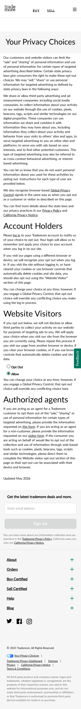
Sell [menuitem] (51, 10)
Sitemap (53, 661)
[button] (64, 626)
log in (16, 235)
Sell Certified (17, 589)
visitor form (36, 436)
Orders (12, 569)
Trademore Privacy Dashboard (24, 661)
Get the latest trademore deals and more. (39, 497)
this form (28, 427)
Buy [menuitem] (36, 10)
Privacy (11, 665)
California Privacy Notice (20, 215)
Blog (10, 608)
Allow (15, 374)
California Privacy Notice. (29, 542)
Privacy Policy (51, 210)
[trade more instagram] (29, 621)
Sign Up (40, 523)
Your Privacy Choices (26, 655)
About (12, 560)
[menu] (74, 10)
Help (10, 598)
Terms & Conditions (18, 668)
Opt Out (17, 367)
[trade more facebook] (20, 621)
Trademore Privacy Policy (37, 539)
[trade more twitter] (10, 621)
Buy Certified (17, 579)
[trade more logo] (10, 7)
